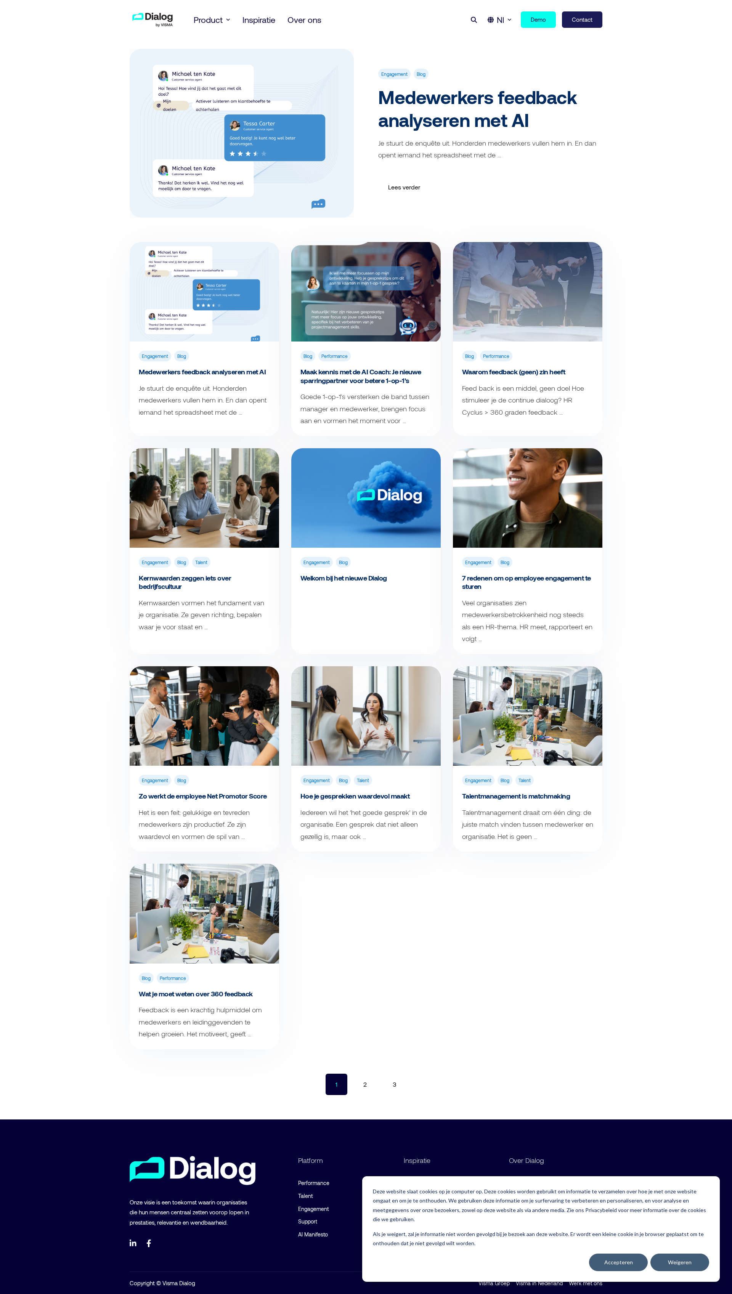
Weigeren (680, 1262)
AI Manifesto (313, 1234)
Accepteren (618, 1262)
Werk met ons (585, 1283)
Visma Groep (494, 1283)
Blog (421, 74)
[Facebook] (150, 1243)
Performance (334, 356)
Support (307, 1221)
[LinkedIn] (133, 1243)
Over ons (304, 19)
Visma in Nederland (539, 1283)
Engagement (394, 74)
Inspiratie (258, 19)
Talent (201, 562)
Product (208, 19)
